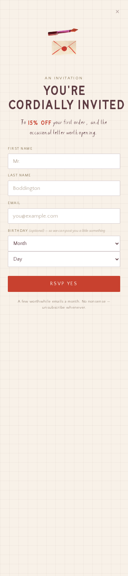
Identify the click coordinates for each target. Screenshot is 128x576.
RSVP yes (64, 284)
